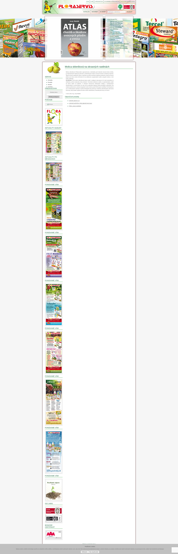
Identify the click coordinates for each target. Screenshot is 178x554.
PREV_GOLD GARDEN (75, 106)
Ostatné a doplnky (114, 36)
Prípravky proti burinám (115, 27)
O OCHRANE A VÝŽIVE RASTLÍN (111, 1)
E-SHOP (103, 12)
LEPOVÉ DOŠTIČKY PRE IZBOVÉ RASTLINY (80, 103)
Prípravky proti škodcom (115, 23)
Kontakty (50, 86)
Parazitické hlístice (114, 52)
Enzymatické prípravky (115, 33)
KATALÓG (86, 12)
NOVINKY (95, 12)
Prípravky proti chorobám (116, 21)
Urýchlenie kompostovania (116, 35)
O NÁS (91, 1)
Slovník (50, 84)
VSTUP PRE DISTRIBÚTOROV (128, 1)
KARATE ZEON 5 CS (74, 100)
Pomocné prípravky (114, 32)
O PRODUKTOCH (99, 1)
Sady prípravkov (113, 29)
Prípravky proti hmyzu (115, 24)
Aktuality (50, 80)
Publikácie (112, 39)
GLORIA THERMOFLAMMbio (116, 45)
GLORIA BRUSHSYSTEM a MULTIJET (119, 44)
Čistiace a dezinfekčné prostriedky (118, 48)
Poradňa (50, 82)
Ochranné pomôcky (114, 41)
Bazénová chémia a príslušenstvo (118, 47)
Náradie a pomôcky (114, 50)
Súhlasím (84, 552)
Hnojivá (111, 30)
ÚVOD (87, 1)
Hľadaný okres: (54, 92)
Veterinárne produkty (115, 38)
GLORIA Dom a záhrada (115, 42)
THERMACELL (113, 51)
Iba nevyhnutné (93, 552)
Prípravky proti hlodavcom (116, 26)
